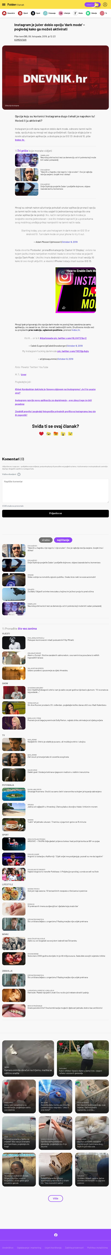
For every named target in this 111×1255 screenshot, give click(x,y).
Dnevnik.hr (11, 13)
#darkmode (46, 338)
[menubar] (105, 4)
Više (55, 1198)
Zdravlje (94, 13)
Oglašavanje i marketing (29, 1247)
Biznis (81, 13)
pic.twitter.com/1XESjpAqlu (73, 351)
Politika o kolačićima (97, 1247)
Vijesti (25, 13)
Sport (38, 13)
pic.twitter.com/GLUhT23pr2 (70, 338)
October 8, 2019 (69, 241)
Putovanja (52, 13)
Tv (106, 13)
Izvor (23, 374)
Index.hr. (20, 139)
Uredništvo (7, 1247)
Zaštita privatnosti (74, 1247)
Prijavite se (55, 513)
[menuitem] (105, 4)
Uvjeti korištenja (53, 1247)
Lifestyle (67, 13)
